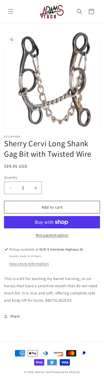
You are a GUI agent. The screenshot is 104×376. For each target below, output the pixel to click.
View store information (29, 263)
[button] (11, 11)
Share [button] (15, 316)
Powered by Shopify (66, 372)
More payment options (52, 235)
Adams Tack (43, 372)
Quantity (10, 177)
